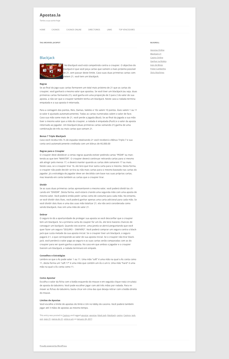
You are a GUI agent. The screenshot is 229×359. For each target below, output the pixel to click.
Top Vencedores (127, 29)
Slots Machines (157, 72)
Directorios (94, 29)
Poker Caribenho (158, 68)
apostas (93, 315)
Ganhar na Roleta (158, 61)
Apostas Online (157, 50)
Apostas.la (50, 15)
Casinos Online (73, 29)
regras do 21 (57, 319)
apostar (84, 315)
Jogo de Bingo (156, 65)
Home (42, 29)
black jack (102, 315)
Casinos (56, 29)
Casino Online (156, 57)
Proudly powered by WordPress (53, 346)
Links (109, 29)
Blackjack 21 (155, 53)
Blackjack (47, 57)
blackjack (111, 315)
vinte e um (69, 319)
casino (120, 315)
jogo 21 (47, 319)
